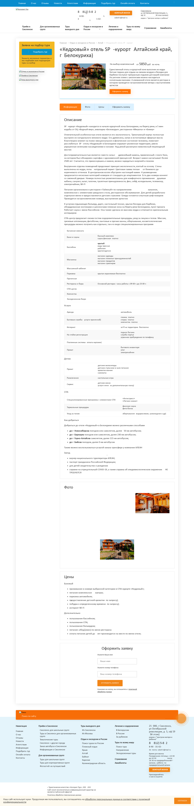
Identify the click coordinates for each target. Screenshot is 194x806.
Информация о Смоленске (52, 750)
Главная (22, 3)
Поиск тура (121, 747)
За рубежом (122, 737)
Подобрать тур (108, 3)
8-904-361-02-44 (156, 747)
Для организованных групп (50, 28)
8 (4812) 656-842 (87, 12)
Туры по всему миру (133, 28)
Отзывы (45, 3)
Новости (58, 3)
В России (120, 733)
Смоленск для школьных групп (54, 730)
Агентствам (72, 3)
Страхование (150, 28)
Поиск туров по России (93, 743)
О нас (33, 3)
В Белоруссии (122, 730)
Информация (89, 3)
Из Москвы (87, 733)
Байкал (85, 757)
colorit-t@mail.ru (120, 18)
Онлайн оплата (127, 3)
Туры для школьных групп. (52, 759)
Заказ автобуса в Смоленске (53, 746)
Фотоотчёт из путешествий (52, 766)
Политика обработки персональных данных (64, 795)
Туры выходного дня (72, 28)
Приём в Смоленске (27, 28)
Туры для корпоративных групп (55, 763)
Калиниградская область (93, 763)
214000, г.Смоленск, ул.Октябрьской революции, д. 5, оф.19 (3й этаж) (162, 730)
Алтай (100, 43)
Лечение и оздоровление (115, 28)
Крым (84, 750)
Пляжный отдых (89, 747)
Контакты (144, 3)
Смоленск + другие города (52, 743)
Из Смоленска (88, 730)
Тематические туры (49, 740)
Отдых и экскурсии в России (93, 28)
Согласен (182, 801)
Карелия (86, 760)
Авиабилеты (166, 28)
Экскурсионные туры (126, 753)
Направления (122, 750)
